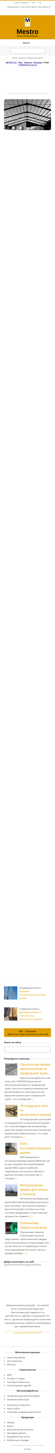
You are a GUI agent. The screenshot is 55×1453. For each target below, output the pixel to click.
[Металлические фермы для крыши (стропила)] (12, 1184)
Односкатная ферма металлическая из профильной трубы (35, 1069)
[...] (32, 1099)
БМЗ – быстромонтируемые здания (35, 1148)
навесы (35, 349)
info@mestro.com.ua (28, 65)
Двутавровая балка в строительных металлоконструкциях (30, 1016)
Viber (20, 62)
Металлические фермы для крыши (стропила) (34, 1189)
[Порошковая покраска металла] (12, 1222)
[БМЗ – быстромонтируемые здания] (12, 1143)
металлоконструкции (33, 264)
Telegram (28, 62)
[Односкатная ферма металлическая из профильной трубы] (12, 1063)
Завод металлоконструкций (27, 1333)
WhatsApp (37, 62)
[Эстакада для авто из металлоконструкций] (12, 1105)
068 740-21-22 (11, 62)
